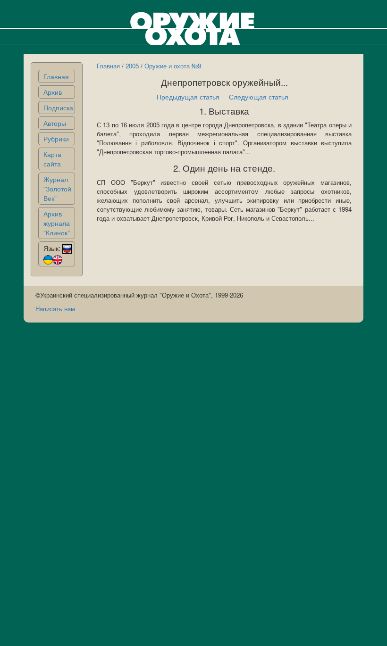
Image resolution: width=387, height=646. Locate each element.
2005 (132, 65)
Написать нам (55, 308)
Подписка (58, 107)
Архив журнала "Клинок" (56, 223)
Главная (56, 76)
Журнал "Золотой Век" (57, 188)
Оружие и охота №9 (172, 65)
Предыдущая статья (188, 96)
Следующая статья (258, 96)
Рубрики (56, 138)
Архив (52, 92)
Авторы (54, 123)
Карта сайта (52, 158)
